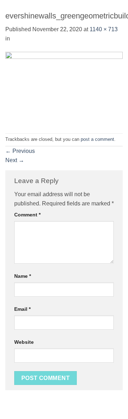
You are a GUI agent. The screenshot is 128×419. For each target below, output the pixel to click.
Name (22, 276)
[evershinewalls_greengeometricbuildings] (64, 88)
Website (24, 342)
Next (14, 160)
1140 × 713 (104, 29)
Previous (20, 151)
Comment (27, 214)
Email (22, 309)
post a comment (97, 139)
